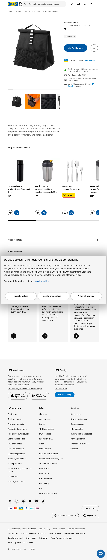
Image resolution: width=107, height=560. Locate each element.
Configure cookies (52, 296)
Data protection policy (76, 529)
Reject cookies (21, 296)
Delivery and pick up (78, 419)
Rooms (18, 11)
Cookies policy (44, 529)
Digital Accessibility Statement (62, 538)
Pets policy (43, 538)
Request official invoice (17, 429)
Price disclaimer (55, 533)
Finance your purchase (80, 443)
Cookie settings (59, 529)
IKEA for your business (48, 453)
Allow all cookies (86, 296)
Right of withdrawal (16, 448)
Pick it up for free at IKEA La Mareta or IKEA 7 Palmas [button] (82, 80)
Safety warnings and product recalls (20, 470)
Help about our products (18, 434)
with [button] (82, 60)
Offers (41, 443)
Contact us (12, 414)
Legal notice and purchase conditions (22, 529)
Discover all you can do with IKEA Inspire (25, 388)
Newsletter (44, 468)
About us (43, 414)
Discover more (61, 388)
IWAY (41, 488)
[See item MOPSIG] (74, 170)
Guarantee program (16, 453)
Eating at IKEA (45, 448)
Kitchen (27, 11)
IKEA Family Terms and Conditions (20, 542)
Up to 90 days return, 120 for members (81, 85)
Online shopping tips (16, 439)
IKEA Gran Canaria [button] (65, 515)
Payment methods (16, 424)
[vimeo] (30, 501)
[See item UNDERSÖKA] (20, 170)
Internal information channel (74, 533)
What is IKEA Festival (48, 493)
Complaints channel (15, 538)
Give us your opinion (16, 481)
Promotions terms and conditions (33, 533)
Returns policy (31, 538)
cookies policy (41, 281)
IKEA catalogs (45, 434)
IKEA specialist (76, 429)
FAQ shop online (15, 443)
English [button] (90, 515)
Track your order (15, 419)
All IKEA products (46, 429)
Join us (42, 424)
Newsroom (44, 473)
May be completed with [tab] (19, 147)
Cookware (37, 11)
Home (10, 11)
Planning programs (78, 439)
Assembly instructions (17, 458)
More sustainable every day (51, 458)
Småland (74, 448)
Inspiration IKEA (46, 439)
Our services (75, 414)
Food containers (51, 11)
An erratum (12, 476)
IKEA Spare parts (15, 463)
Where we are (45, 419)
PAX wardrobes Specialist (81, 434)
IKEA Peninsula (45, 478)
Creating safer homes (48, 463)
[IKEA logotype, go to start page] (13, 4)
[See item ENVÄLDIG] (47, 170)
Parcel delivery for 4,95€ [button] (77, 75)
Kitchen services (77, 424)
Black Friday (44, 483)
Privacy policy (13, 533)
